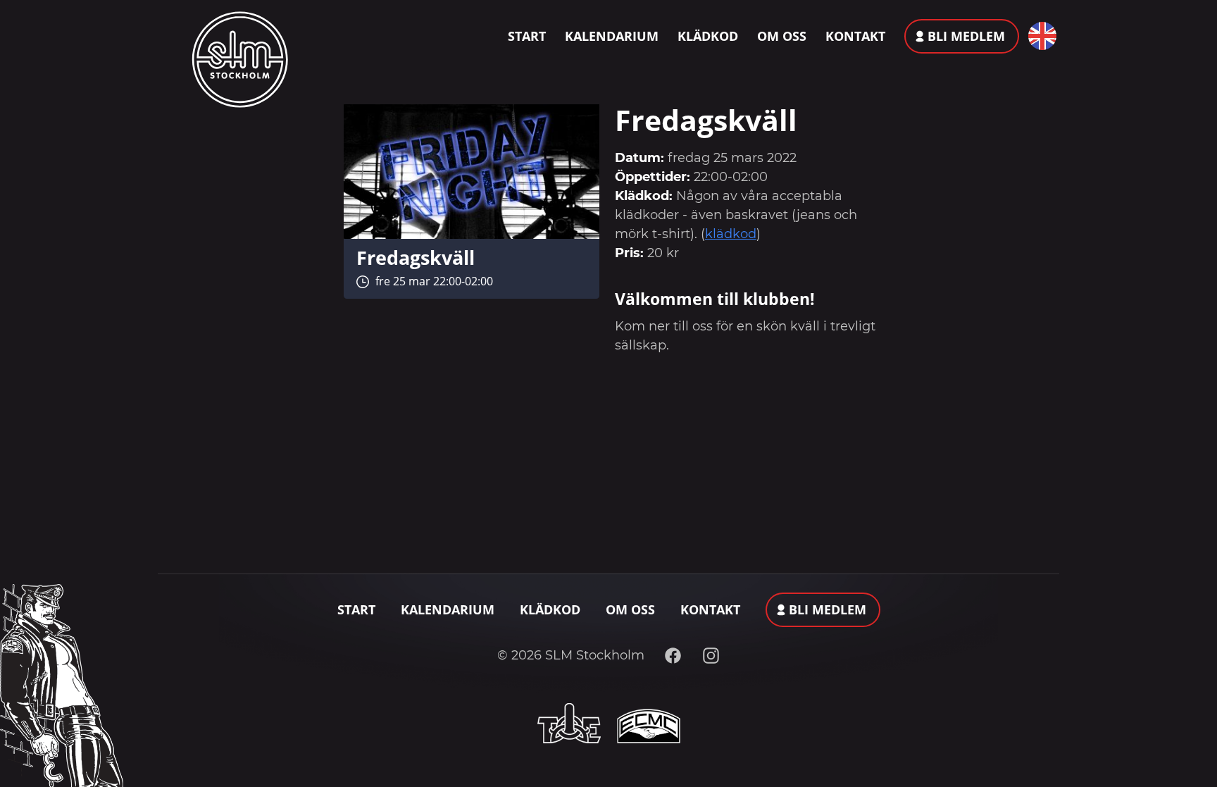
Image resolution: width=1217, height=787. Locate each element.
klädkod (730, 234)
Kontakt (855, 35)
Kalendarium (612, 35)
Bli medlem (966, 35)
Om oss (781, 35)
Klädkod (708, 35)
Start (527, 35)
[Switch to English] (1039, 36)
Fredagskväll (415, 257)
